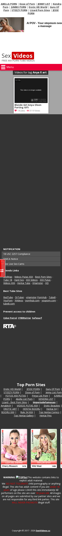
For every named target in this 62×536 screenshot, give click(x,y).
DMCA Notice (10, 258)
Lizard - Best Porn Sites (14, 402)
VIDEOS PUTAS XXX (27, 405)
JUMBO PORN (18, 7)
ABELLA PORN (9, 3)
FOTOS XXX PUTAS (15, 395)
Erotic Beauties (52, 405)
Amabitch (6, 405)
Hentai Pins (46, 415)
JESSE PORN (33, 389)
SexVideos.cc (43, 530)
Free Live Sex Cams (13, 263)
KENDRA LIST (46, 399)
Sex (17, 55)
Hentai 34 (51, 408)
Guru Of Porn (53, 389)
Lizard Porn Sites (40, 10)
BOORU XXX (7, 412)
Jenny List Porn (54, 392)
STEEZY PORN (19, 10)
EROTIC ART (10, 408)
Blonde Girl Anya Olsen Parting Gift (28, 106)
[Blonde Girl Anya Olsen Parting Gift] (31, 102)
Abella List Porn (24, 399)
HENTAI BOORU (31, 408)
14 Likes (21, 110)
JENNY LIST (44, 3)
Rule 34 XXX (26, 412)
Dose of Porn (27, 3)
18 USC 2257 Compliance (16, 253)
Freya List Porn (40, 395)
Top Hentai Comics (49, 412)
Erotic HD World (38, 7)
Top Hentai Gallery (24, 415)
